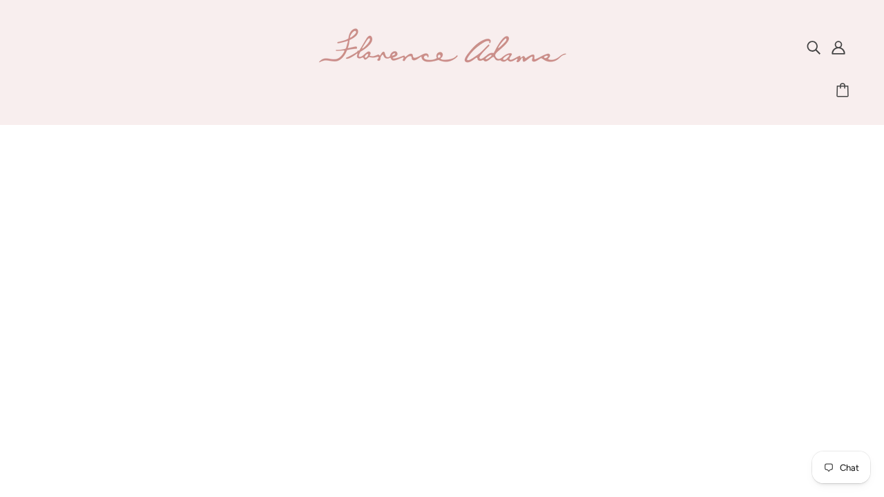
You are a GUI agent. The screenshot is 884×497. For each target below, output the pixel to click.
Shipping (421, 292)
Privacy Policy (434, 325)
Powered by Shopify (442, 444)
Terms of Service (441, 342)
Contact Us (428, 275)
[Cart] (844, 90)
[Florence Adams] (442, 61)
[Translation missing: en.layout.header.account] (838, 47)
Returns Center (437, 308)
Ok (821, 325)
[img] (813, 47)
